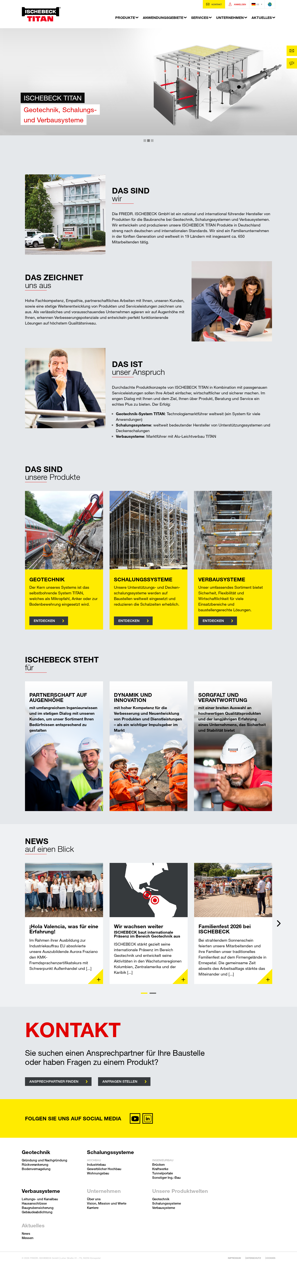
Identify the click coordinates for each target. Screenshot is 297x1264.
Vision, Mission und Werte (106, 1203)
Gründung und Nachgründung (44, 1160)
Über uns (94, 1199)
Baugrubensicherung (37, 1208)
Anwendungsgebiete (163, 17)
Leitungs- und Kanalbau (40, 1199)
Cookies (270, 1258)
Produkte (125, 17)
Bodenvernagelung (36, 1169)
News (26, 1233)
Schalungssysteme (110, 1152)
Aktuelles (262, 17)
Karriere (92, 1208)
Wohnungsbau (98, 1173)
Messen (27, 1238)
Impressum (234, 1258)
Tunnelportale (162, 1173)
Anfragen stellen (119, 1081)
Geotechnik (36, 1152)
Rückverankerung (35, 1164)
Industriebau (96, 1164)
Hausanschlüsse (34, 1203)
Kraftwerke (160, 1169)
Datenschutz (253, 1258)
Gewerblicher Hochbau (104, 1169)
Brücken (158, 1164)
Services (199, 17)
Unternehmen (230, 17)
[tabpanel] (64, 923)
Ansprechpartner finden (53, 1081)
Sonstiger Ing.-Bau (166, 1177)
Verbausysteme (41, 1191)
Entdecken (44, 621)
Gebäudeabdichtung (37, 1212)
